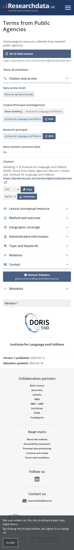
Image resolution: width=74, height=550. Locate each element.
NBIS (37, 399)
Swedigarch (37, 417)
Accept (10, 542)
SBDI (33, 403)
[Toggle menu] (67, 8)
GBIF (41, 403)
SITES (37, 413)
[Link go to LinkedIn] (37, 479)
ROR (50, 119)
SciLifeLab (37, 408)
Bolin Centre (37, 385)
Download (29, 196)
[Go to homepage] (28, 8)
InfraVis (37, 394)
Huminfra (37, 390)
